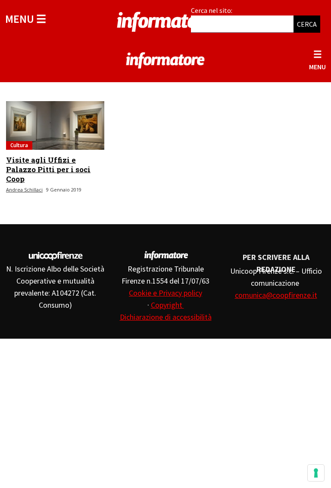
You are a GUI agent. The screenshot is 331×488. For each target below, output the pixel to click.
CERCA (307, 24)
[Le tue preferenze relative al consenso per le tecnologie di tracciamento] (316, 473)
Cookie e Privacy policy (165, 293)
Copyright (167, 305)
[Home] (165, 20)
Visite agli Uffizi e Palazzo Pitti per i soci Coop (48, 169)
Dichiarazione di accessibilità (166, 317)
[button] (25, 18)
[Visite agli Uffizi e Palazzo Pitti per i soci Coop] (55, 125)
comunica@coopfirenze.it (276, 295)
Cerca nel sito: (211, 10)
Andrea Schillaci (24, 189)
